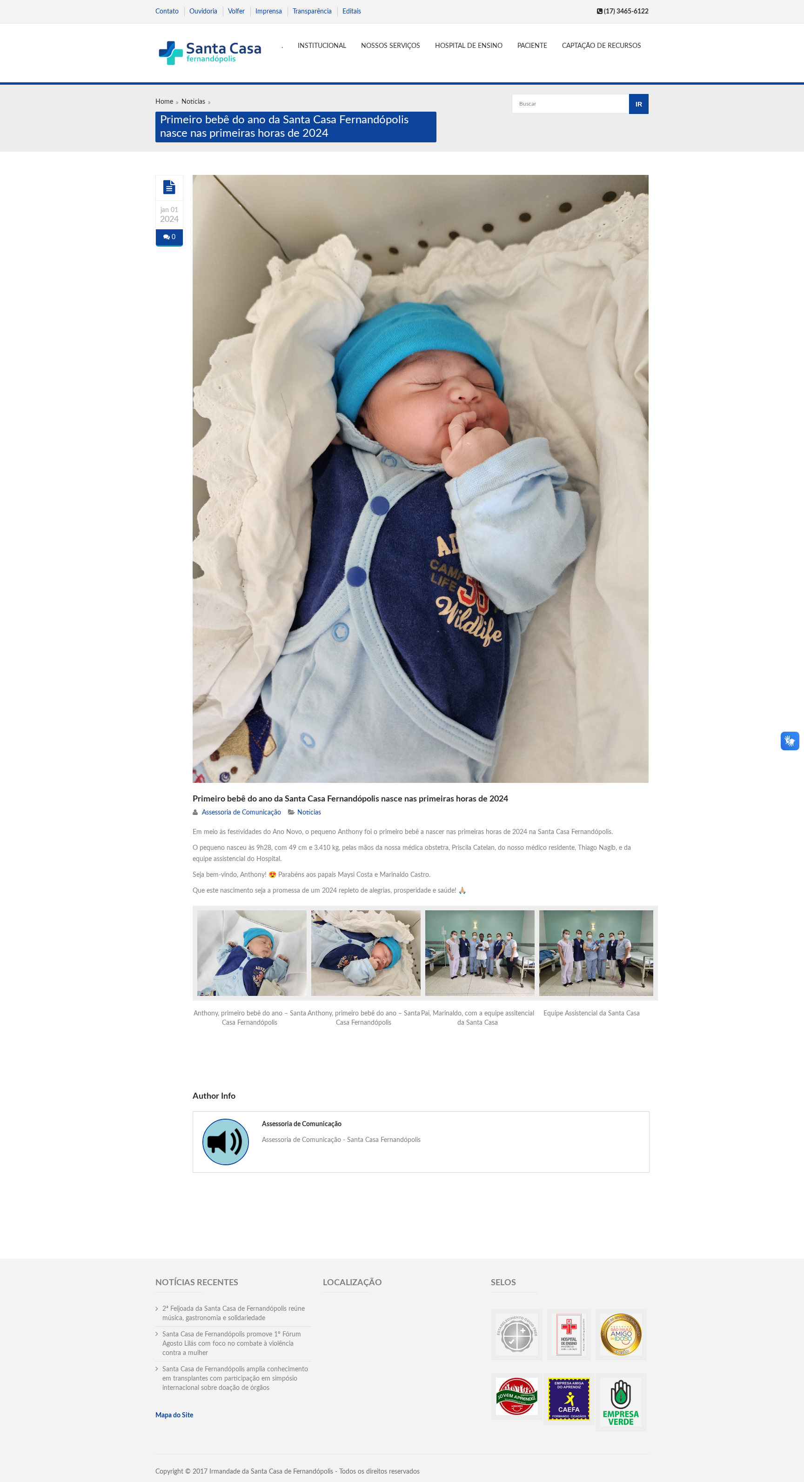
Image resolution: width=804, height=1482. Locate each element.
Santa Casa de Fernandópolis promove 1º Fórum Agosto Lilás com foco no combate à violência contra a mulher (231, 1343)
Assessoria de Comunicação (241, 812)
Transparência (312, 11)
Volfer (236, 11)
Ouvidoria (203, 11)
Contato (167, 11)
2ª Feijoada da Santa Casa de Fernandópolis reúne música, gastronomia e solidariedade (233, 1314)
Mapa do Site (174, 1415)
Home (164, 102)
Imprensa (268, 11)
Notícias (193, 102)
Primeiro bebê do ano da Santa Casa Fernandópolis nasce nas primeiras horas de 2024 (350, 799)
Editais (351, 11)
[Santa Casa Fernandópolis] (209, 54)
